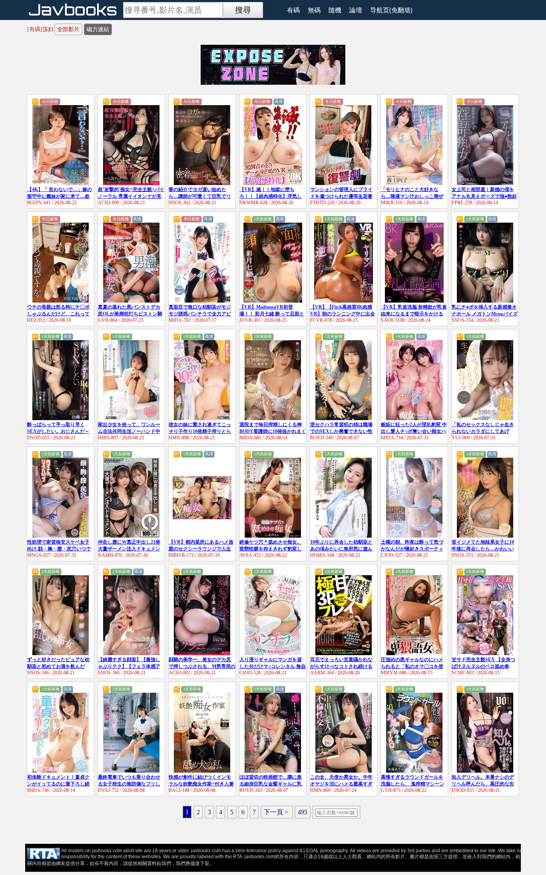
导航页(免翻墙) (391, 10)
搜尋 (243, 10)
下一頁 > (277, 812)
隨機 (335, 10)
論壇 (355, 10)
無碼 (314, 10)
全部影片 (68, 29)
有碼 (293, 10)
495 (302, 812)
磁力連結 (98, 29)
